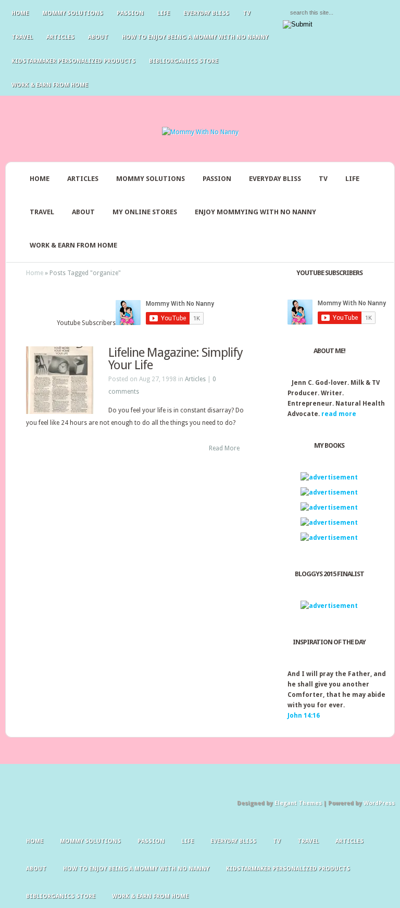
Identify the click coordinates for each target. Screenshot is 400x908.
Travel (22, 37)
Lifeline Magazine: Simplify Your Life (175, 358)
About (98, 37)
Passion (130, 13)
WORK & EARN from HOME (49, 85)
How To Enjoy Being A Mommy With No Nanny (195, 37)
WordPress (379, 803)
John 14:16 (304, 715)
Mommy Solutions (72, 13)
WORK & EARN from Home (73, 245)
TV (247, 13)
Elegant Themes (298, 803)
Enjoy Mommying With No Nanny (255, 212)
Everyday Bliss (206, 13)
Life (163, 13)
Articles (60, 37)
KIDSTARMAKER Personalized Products (73, 61)
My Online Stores (145, 212)
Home (20, 13)
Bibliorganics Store (183, 61)
